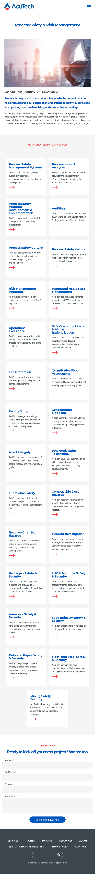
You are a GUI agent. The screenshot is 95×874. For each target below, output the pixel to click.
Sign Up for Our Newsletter (26, 846)
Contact (80, 846)
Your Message (11, 796)
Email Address (10, 772)
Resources (65, 840)
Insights (47, 840)
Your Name (9, 760)
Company (8, 784)
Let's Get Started (47, 820)
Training (30, 840)
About (83, 840)
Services (13, 840)
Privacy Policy (60, 846)
